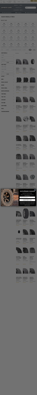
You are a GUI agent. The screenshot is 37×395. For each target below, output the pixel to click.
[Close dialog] (35, 190)
